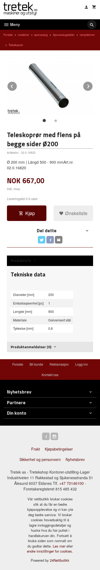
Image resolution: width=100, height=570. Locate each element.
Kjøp (30, 213)
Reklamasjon (59, 364)
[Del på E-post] (58, 239)
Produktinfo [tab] (21, 260)
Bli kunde (36, 364)
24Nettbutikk (59, 560)
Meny (14, 24)
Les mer (59, 546)
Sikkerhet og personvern (40, 459)
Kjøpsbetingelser (59, 449)
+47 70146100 (71, 483)
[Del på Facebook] (50, 239)
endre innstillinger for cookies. (50, 551)
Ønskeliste (75, 213)
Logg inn (81, 364)
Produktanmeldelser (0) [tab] (31, 347)
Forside (8, 35)
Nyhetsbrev (75, 459)
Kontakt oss (50, 374)
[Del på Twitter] (41, 239)
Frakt (35, 449)
